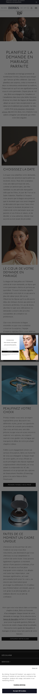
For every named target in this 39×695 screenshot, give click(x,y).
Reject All (34, 668)
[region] (19, 680)
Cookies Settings (19, 685)
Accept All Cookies (19, 691)
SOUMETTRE (10, 351)
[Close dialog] (37, 335)
